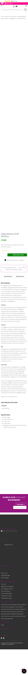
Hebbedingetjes (21, 16)
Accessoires (13, 16)
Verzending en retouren (7, 589)
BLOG (2, 625)
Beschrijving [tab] (8, 276)
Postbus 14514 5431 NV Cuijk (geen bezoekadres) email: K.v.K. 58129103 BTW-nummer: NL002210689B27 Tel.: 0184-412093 (9, 544)
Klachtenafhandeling (6, 593)
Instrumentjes (4, 18)
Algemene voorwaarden (7, 586)
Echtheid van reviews (6, 595)
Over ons (3, 584)
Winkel (7, 16)
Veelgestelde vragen (6, 598)
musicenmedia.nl (10, 644)
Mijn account (4, 573)
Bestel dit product (18, 255)
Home (2, 16)
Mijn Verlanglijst (5, 577)
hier (4, 396)
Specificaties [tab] (20, 276)
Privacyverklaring (5, 591)
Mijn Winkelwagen (5, 575)
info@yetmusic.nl (8, 544)
